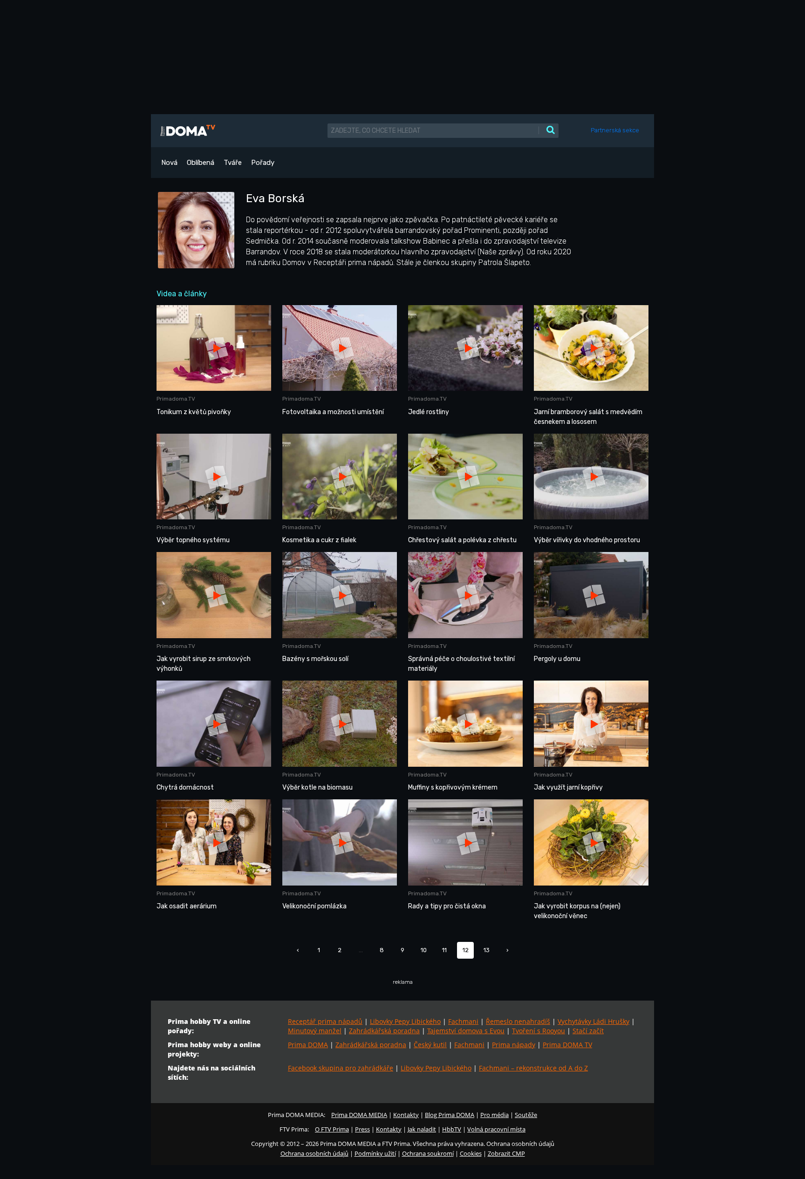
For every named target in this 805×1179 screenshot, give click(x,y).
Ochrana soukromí (428, 1153)
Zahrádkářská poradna (384, 1030)
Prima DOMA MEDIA (359, 1115)
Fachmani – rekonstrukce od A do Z (533, 1067)
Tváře (233, 162)
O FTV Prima (332, 1129)
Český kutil (430, 1044)
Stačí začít (588, 1030)
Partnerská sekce (615, 130)
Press (362, 1129)
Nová (169, 162)
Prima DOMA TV (567, 1044)
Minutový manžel (314, 1030)
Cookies (471, 1153)
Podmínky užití (375, 1153)
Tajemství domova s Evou (466, 1030)
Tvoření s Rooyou (538, 1030)
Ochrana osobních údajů (314, 1153)
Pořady (262, 162)
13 (487, 950)
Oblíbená (200, 162)
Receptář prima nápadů (325, 1021)
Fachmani (463, 1021)
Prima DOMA (308, 1044)
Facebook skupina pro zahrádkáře (340, 1067)
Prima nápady (513, 1044)
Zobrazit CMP (506, 1153)
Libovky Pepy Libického (405, 1021)
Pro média (494, 1115)
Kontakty (406, 1115)
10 (424, 950)
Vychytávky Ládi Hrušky (593, 1021)
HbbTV (451, 1129)
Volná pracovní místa (496, 1129)
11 (444, 950)
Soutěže (526, 1115)
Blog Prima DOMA (449, 1115)
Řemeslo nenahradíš (518, 1021)
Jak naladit (422, 1129)
